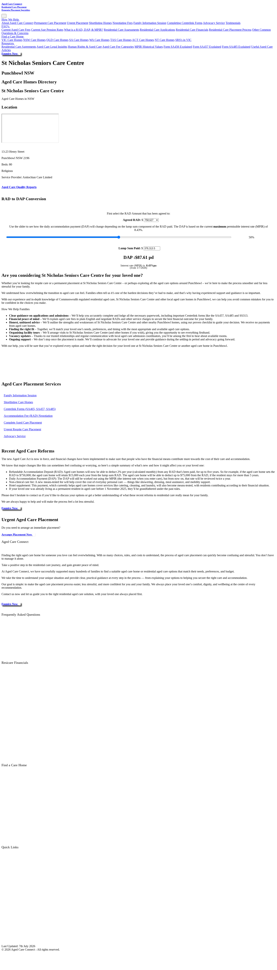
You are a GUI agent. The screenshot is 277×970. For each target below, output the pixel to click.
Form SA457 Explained (207, 46)
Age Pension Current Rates (20, 754)
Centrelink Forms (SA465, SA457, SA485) (30, 409)
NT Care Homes (164, 40)
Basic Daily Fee (14, 686)
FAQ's (6, 26)
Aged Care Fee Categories (118, 46)
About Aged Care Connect (17, 23)
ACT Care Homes (143, 40)
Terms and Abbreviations (19, 925)
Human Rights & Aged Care (85, 46)
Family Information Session (149, 23)
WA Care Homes (99, 40)
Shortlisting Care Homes (18, 402)
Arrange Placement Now (17, 534)
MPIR (8, 720)
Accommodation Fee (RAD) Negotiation (28, 415)
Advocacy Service (214, 23)
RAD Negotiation (15, 891)
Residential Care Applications (157, 29)
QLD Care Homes (57, 40)
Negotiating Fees (122, 23)
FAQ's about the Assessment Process (26, 625)
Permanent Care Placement (50, 23)
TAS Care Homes (121, 40)
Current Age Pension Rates (47, 29)
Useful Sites (12, 918)
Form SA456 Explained (178, 46)
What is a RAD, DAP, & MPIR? (83, 29)
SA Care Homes (79, 40)
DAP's (8, 713)
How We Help (11, 19)
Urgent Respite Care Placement (22, 429)
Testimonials (233, 23)
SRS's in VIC (183, 40)
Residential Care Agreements (19, 46)
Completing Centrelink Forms (184, 23)
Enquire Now (10, 53)
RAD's (9, 707)
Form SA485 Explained (236, 46)
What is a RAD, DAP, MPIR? (23, 693)
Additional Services (16, 727)
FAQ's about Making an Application (26, 631)
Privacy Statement (15, 932)
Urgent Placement (77, 23)
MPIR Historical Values (149, 46)
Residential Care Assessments (121, 29)
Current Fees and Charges (20, 680)
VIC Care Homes (12, 40)
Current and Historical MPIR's (23, 700)
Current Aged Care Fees (16, 29)
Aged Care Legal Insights (52, 46)
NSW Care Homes (34, 40)
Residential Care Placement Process (230, 29)
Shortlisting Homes (100, 23)
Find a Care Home (13, 36)
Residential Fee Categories (20, 673)
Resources (8, 43)
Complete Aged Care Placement (23, 422)
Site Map (12, 939)
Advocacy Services (15, 912)
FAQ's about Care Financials (22, 638)
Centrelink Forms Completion (22, 884)
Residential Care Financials (192, 29)
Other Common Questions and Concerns (29, 645)
